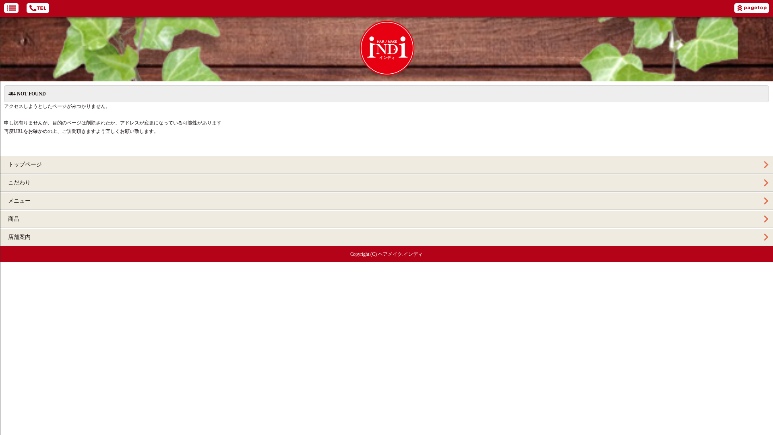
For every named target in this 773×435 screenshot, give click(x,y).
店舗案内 (19, 237)
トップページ (25, 165)
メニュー (19, 201)
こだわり (19, 183)
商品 (13, 219)
